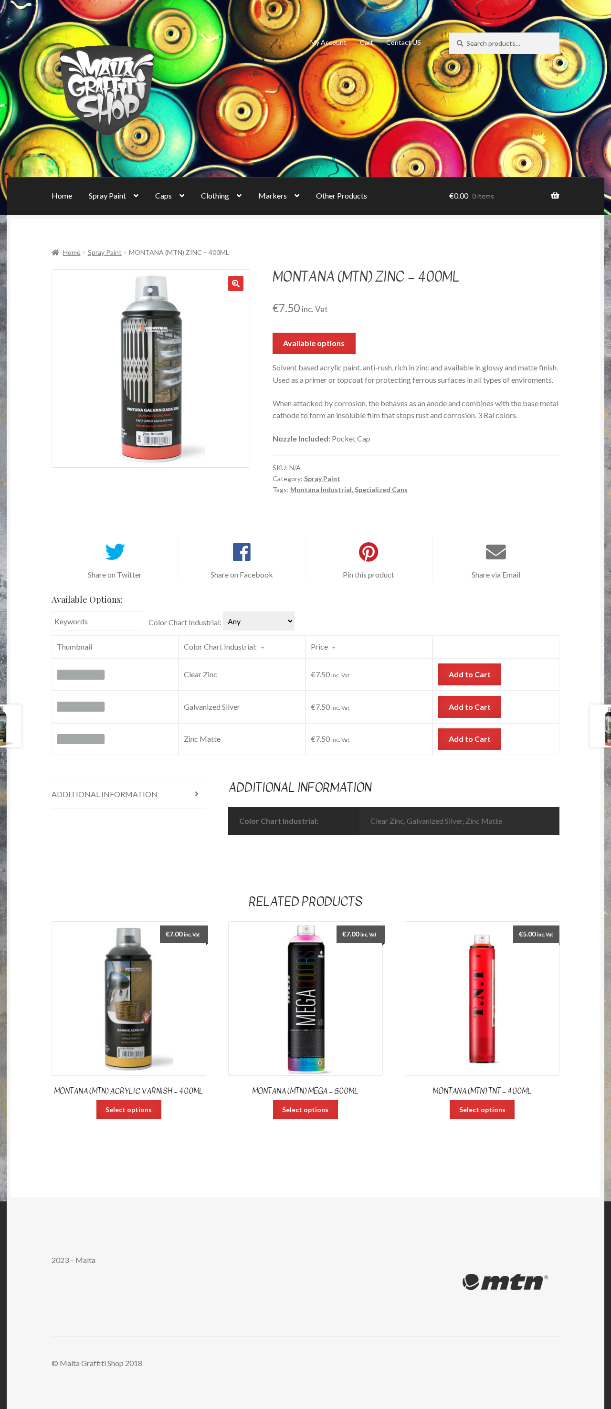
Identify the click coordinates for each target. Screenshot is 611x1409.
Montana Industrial (321, 489)
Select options (128, 1109)
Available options (314, 342)
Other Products (341, 195)
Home (62, 195)
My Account (328, 42)
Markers (272, 195)
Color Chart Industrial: (184, 622)
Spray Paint (107, 195)
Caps (163, 195)
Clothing (215, 195)
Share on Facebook (242, 574)
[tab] (129, 794)
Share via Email (496, 574)
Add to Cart (470, 674)
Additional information (105, 794)
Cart (366, 42)
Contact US (403, 42)
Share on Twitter (115, 574)
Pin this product (368, 574)
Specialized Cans (381, 489)
